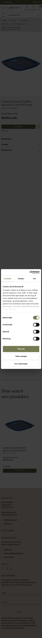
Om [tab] (34, 279)
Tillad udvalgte (21, 356)
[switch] (36, 324)
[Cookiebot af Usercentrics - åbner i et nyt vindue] (29, 272)
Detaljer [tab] (21, 279)
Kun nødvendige (20, 364)
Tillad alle (21, 349)
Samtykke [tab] (7, 279)
